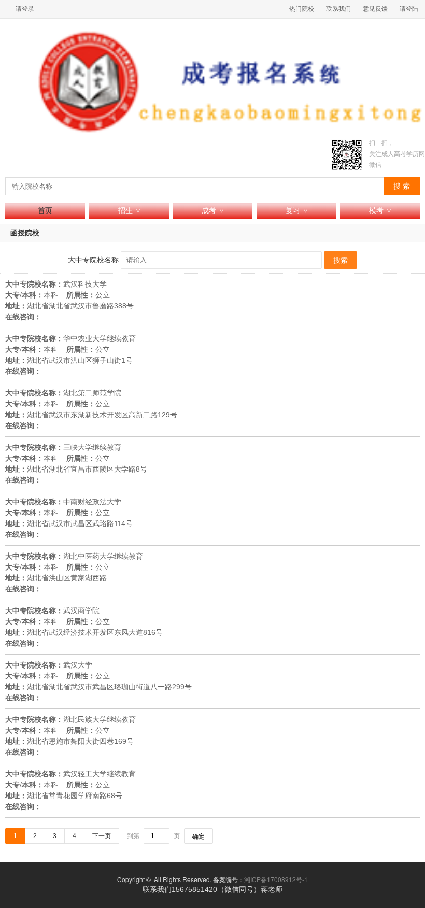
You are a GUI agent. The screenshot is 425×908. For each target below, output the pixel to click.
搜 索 (401, 186)
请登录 (25, 8)
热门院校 (301, 8)
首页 (45, 211)
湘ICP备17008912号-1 (276, 879)
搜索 (340, 260)
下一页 (101, 836)
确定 (198, 836)
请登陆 (409, 8)
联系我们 (338, 8)
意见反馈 (375, 8)
